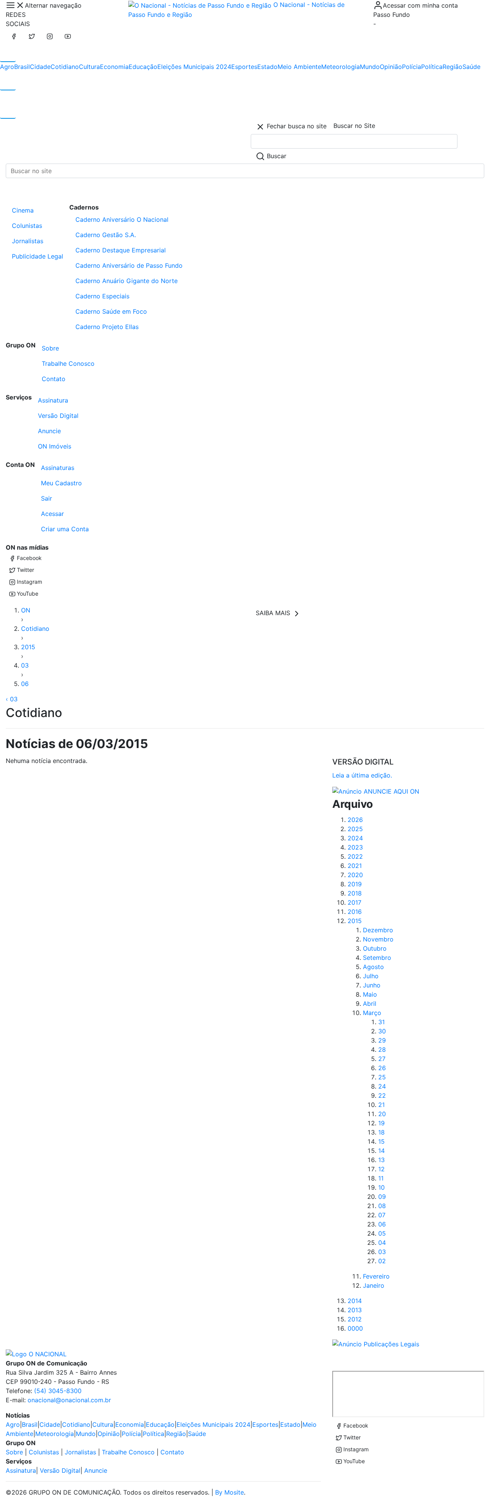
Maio (370, 994)
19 (381, 1123)
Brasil (22, 66)
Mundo (370, 66)
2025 (355, 829)
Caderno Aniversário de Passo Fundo (129, 265)
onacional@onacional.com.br (69, 1400)
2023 (355, 847)
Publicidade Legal (37, 256)
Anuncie (49, 431)
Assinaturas (57, 468)
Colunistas (27, 225)
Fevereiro (376, 1276)
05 (382, 1233)
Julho (371, 976)
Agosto (373, 967)
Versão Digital (58, 415)
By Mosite (229, 1492)
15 (381, 1141)
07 (381, 1215)
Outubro (375, 948)
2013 (355, 1310)
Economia (114, 66)
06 (25, 684)
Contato (53, 379)
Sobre (50, 348)
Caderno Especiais (102, 296)
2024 (355, 838)
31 (381, 1022)
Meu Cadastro (61, 483)
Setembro (377, 957)
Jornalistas (27, 241)
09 (382, 1196)
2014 (355, 1301)
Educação (143, 66)
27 (381, 1059)
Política (432, 66)
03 (25, 665)
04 (382, 1242)
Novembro (378, 939)
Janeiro (373, 1285)
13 (381, 1160)
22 (382, 1095)
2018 (355, 893)
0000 (355, 1328)
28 (382, 1049)
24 (382, 1086)
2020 (355, 875)
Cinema (23, 210)
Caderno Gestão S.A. (105, 235)
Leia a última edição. (362, 775)
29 (382, 1040)
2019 (355, 884)
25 (382, 1077)
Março (372, 1013)
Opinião (391, 66)
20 (382, 1114)
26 (382, 1068)
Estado (267, 66)
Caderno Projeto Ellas (107, 327)
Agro (7, 66)
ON (25, 610)
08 (382, 1206)
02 (382, 1261)
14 (381, 1150)
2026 (355, 820)
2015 (28, 647)
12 (381, 1169)
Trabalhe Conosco (68, 363)
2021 (355, 865)
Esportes (244, 66)
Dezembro (378, 930)
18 (381, 1132)
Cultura (89, 66)
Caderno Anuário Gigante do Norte (126, 281)
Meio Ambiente (299, 66)
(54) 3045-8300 (58, 1391)
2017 (354, 902)
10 (381, 1187)
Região (452, 66)
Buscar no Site (354, 125)
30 (382, 1031)
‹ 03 (12, 699)
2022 (355, 856)
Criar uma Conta (65, 529)
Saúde (471, 66)
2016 (355, 911)
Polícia (411, 66)
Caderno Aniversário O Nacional (121, 219)
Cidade (40, 66)
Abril (369, 1003)
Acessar (52, 513)
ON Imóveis (54, 446)
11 (381, 1178)
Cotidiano (65, 66)
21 (381, 1104)
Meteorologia (340, 66)
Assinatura (53, 400)
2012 (355, 1319)
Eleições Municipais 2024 (194, 66)
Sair (46, 498)
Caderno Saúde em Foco (111, 311)
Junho (372, 985)
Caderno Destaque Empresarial (120, 250)
